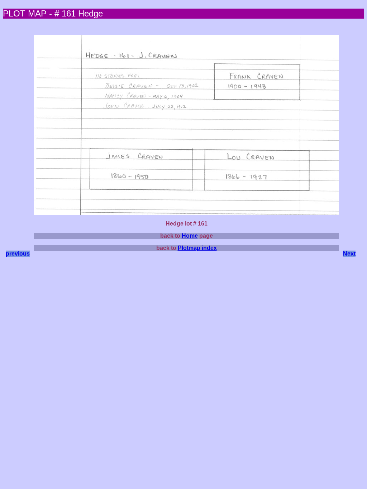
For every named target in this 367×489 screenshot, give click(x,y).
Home (190, 236)
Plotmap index (197, 248)
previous (18, 254)
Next (349, 254)
